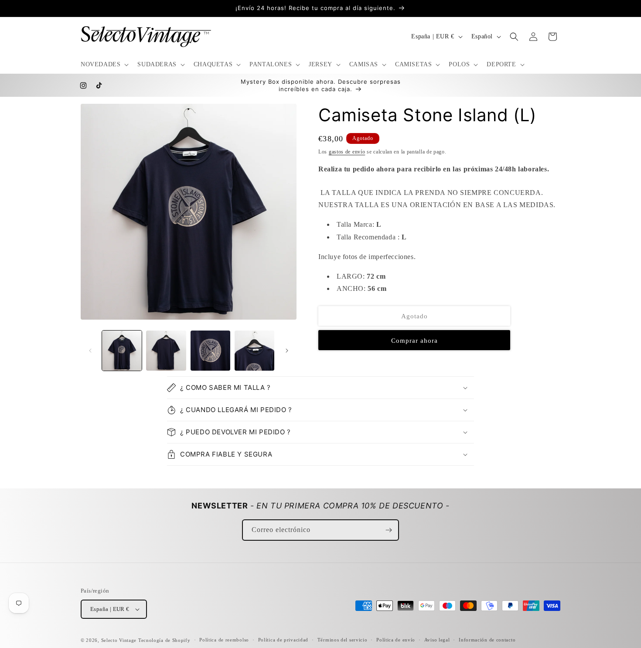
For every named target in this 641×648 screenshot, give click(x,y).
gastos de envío (347, 152)
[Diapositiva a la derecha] (287, 350)
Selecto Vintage (119, 640)
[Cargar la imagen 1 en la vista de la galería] (122, 350)
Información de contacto (487, 639)
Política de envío (395, 639)
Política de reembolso (224, 639)
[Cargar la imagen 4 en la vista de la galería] (254, 350)
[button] (103, 64)
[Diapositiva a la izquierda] (90, 350)
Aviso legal (437, 639)
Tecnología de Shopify (164, 640)
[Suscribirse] (388, 530)
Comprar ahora (414, 340)
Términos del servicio (342, 639)
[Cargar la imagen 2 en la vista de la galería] (166, 350)
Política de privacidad (283, 639)
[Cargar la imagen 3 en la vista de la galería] (210, 350)
